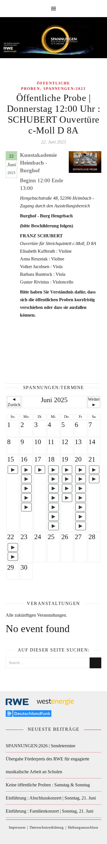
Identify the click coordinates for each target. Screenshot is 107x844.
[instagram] (58, 836)
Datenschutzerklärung (47, 827)
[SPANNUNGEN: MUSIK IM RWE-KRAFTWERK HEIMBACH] (53, 40)
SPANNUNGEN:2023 (64, 88)
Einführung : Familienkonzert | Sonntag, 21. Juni (49, 811)
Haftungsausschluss (83, 827)
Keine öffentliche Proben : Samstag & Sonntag (48, 784)
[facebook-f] (41, 836)
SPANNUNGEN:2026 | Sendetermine (40, 745)
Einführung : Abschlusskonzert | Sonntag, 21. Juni (51, 798)
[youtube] (66, 836)
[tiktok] (50, 836)
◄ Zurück (14, 402)
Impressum (17, 827)
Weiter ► (94, 402)
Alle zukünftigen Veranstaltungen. (36, 615)
